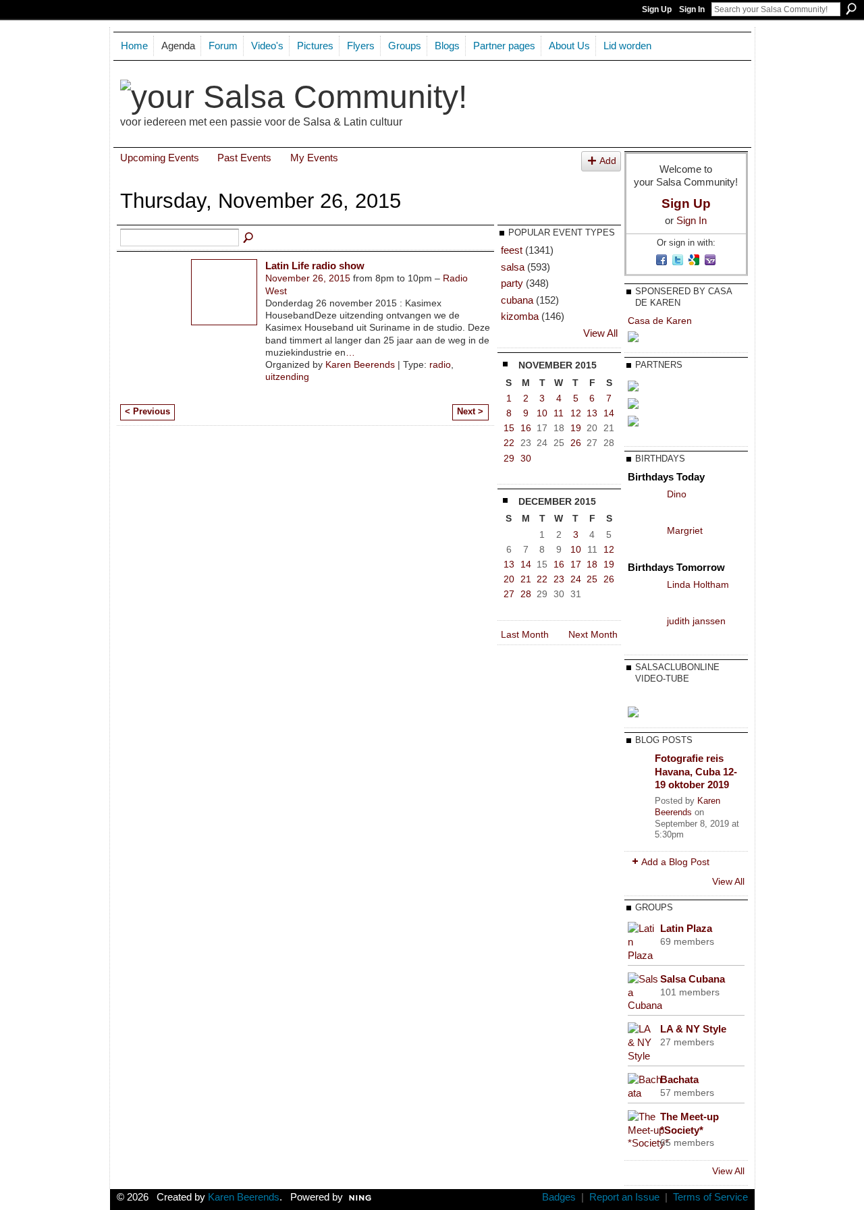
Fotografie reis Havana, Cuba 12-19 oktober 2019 (696, 771)
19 (575, 427)
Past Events (244, 157)
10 (542, 413)
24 (575, 579)
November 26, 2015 (307, 278)
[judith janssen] (644, 631)
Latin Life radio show (314, 265)
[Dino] (644, 504)
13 (592, 413)
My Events (314, 157)
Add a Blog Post (675, 861)
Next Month (593, 634)
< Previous (147, 411)
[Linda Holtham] (644, 594)
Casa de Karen (660, 320)
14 (608, 413)
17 (575, 564)
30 (525, 458)
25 (592, 579)
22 (509, 442)
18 (592, 564)
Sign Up (657, 9)
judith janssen (696, 620)
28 (525, 593)
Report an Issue (624, 1197)
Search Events (249, 238)
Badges (559, 1197)
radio (440, 364)
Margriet (685, 530)
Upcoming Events (159, 157)
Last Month (525, 634)
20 (509, 579)
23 (559, 579)
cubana (517, 300)
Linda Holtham (698, 584)
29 (509, 458)
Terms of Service (710, 1197)
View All (600, 333)
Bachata (679, 1079)
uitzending (287, 376)
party (512, 283)
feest (511, 250)
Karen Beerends (360, 364)
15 (509, 427)
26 (575, 442)
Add (607, 161)
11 (559, 413)
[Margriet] (644, 540)
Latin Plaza (686, 928)
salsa (512, 267)
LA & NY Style (693, 1029)
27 (509, 593)
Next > (470, 411)
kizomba (520, 316)
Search (851, 9)
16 (525, 427)
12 (575, 413)
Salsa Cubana (692, 979)
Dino (676, 494)
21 (525, 579)
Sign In (692, 9)
